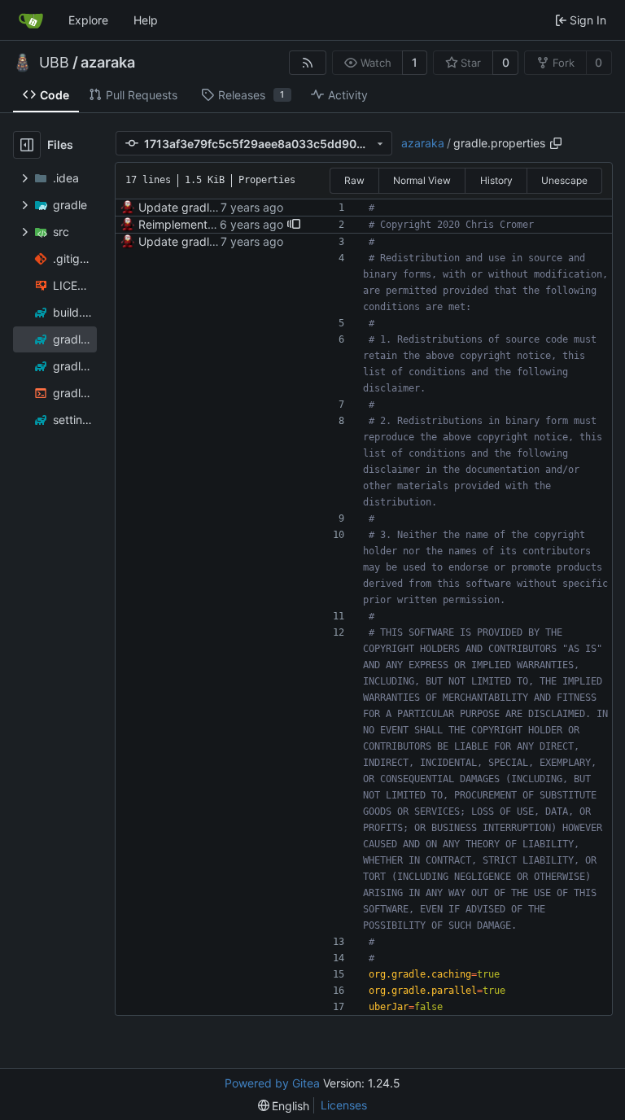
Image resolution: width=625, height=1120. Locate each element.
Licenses (344, 1105)
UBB (54, 63)
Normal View (422, 180)
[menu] (284, 1106)
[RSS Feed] (307, 62)
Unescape (564, 180)
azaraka (108, 63)
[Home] (31, 20)
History (496, 180)
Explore (88, 20)
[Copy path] (556, 143)
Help (145, 20)
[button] (293, 225)
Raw (354, 180)
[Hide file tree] (27, 145)
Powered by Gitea (272, 1083)
